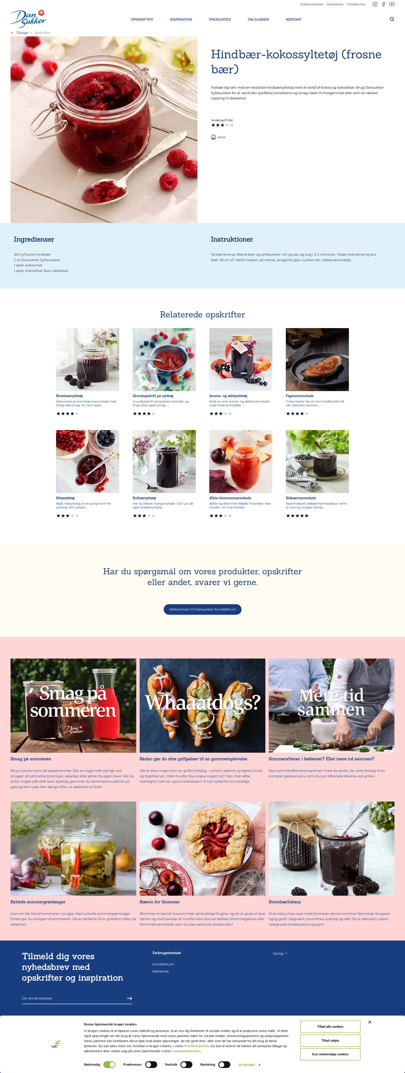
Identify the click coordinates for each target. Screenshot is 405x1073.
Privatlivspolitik (196, 1046)
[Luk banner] (369, 1022)
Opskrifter (42, 33)
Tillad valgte (330, 1040)
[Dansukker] (28, 18)
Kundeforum (163, 964)
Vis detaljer (246, 1064)
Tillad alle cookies (330, 1026)
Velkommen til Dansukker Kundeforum (202, 609)
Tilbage (22, 33)
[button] (142, 18)
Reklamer (161, 971)
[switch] (151, 1064)
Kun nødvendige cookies (330, 1054)
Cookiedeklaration (186, 1051)
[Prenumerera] (128, 998)
